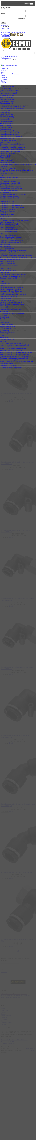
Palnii (2, 282)
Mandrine (3, 172)
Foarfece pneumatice (6, 114)
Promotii (3, 70)
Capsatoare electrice (6, 363)
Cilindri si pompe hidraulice (9, 252)
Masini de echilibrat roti (7, 261)
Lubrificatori (4, 308)
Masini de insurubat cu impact (9, 90)
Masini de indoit (5, 142)
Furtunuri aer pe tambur (7, 153)
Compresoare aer (5, 200)
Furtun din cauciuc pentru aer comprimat (13, 159)
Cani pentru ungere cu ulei (8, 278)
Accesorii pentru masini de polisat (10, 187)
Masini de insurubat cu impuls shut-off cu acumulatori (17, 352)
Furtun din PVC (5, 157)
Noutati (3, 76)
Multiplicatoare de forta (7, 326)
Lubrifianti (3, 166)
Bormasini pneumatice (7, 95)
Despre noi (4, 68)
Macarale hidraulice (6, 246)
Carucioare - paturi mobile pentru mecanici (13, 274)
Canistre (2, 285)
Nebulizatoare (4, 272)
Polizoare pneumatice (7, 121)
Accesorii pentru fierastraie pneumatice (12, 149)
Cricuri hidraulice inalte (7, 248)
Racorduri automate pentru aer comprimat (13, 194)
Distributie (4, 77)
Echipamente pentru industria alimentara (12, 144)
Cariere (3, 81)
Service (3, 72)
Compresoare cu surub (7, 215)
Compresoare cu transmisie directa (11, 205)
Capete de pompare (6, 213)
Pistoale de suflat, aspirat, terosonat (11, 136)
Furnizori (4, 79)
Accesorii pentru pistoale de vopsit (11, 188)
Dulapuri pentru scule (7, 339)
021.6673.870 (5, 34)
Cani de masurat (5, 283)
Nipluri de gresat (5, 306)
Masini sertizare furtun (7, 222)
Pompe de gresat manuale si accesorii (11, 302)
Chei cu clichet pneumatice (8, 94)
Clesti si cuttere (5, 334)
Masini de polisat (5, 125)
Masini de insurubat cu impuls (9, 92)
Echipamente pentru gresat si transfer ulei (13, 276)
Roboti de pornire (5, 268)
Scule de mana (4, 311)
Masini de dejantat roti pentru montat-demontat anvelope (18, 257)
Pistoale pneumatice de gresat (9, 134)
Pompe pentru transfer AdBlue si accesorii (13, 295)
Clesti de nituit (4, 317)
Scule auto (3, 315)
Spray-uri (3, 280)
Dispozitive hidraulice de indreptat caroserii (13, 250)
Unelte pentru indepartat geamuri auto (12, 108)
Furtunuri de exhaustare (7, 162)
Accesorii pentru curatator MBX (10, 183)
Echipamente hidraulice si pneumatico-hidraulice (15, 220)
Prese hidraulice (5, 244)
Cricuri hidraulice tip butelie (9, 228)
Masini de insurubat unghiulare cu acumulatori (14, 360)
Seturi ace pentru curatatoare (9, 177)
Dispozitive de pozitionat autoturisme (11, 241)
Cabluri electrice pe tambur (8, 365)
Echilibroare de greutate (7, 168)
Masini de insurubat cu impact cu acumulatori (14, 345)
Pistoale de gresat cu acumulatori (10, 309)
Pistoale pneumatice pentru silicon (10, 133)
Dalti (1, 175)
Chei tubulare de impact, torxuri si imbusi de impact (16, 170)
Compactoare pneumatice (8, 140)
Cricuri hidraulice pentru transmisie (11, 237)
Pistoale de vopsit (5, 129)
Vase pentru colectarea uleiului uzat (11, 291)
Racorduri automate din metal (9, 198)
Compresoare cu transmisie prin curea (12, 207)
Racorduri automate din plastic (9, 196)
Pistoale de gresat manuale (8, 296)
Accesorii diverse (5, 192)
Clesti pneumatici (5, 112)
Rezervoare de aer (5, 216)
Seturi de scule (4, 337)
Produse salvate (6, 58)
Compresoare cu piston (7, 201)
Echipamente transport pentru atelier (11, 267)
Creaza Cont (5, 28)
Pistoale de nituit (5, 120)
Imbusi (2, 321)
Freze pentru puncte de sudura (9, 118)
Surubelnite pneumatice (7, 99)
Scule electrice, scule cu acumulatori (11, 343)
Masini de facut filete (6, 97)
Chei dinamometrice (6, 324)
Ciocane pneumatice (6, 105)
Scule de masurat (5, 328)
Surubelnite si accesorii (7, 332)
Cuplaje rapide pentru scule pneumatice (12, 148)
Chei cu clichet (4, 322)
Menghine (3, 341)
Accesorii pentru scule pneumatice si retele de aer (15, 146)
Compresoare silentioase (7, 211)
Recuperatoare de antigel (8, 270)
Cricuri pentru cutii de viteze (9, 235)
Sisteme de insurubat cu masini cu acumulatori (14, 356)
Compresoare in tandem (7, 209)
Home (3, 67)
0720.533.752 (5, 36)
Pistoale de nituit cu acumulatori (10, 347)
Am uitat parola (4, 25)
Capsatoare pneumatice (7, 101)
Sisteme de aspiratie (6, 127)
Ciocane (2, 336)
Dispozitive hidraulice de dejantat (10, 242)
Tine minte (21, 18)
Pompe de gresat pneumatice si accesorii (12, 304)
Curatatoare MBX (5, 110)
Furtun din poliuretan (6, 161)
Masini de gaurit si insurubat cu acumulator (13, 349)
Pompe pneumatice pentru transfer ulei (12, 287)
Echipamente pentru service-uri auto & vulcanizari (16, 255)
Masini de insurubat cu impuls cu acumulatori (14, 354)
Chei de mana (4, 330)
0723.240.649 (5, 32)
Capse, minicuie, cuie (7, 174)
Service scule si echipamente (10, 74)
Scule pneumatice (5, 88)
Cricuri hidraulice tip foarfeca (9, 231)
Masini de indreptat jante (8, 263)
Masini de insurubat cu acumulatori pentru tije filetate (16, 362)
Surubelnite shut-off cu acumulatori (11, 350)
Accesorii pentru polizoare (8, 181)
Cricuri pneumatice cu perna (9, 229)
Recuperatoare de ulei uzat (8, 293)
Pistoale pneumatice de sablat (9, 131)
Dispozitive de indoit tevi (8, 254)
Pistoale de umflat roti (7, 138)
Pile (1, 179)
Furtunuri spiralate (6, 155)
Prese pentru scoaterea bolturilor (10, 259)
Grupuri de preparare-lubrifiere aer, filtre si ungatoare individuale (18, 164)
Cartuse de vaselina (6, 298)
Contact (3, 83)
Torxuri (2, 319)
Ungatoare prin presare (7, 300)
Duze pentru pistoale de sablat (9, 190)
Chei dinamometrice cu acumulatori (11, 367)
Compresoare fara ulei (7, 203)
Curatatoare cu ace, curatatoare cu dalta (12, 107)
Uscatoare (3, 218)
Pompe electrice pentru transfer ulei (11, 289)
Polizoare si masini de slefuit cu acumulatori (14, 358)
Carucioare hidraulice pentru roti (10, 239)
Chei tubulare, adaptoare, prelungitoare (12, 313)
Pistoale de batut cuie (6, 103)
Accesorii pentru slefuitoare (8, 185)
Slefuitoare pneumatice (7, 123)
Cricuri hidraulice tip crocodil (9, 224)
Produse (10, 56)
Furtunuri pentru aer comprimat (10, 151)
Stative (2, 233)
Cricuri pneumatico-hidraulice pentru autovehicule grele (17, 226)
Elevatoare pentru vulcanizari (9, 265)
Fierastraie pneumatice (7, 116)
